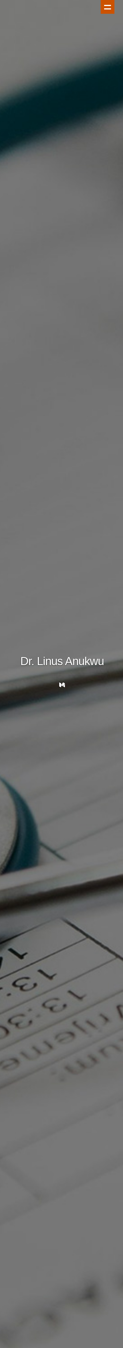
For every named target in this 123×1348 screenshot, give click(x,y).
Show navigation (107, 7)
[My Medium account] (62, 685)
